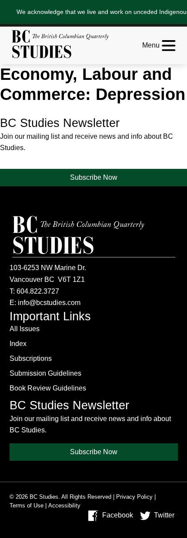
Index (18, 343)
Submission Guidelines (45, 373)
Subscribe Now (93, 177)
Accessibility (64, 505)
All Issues (25, 328)
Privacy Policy (134, 496)
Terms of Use (26, 505)
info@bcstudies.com (49, 302)
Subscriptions (31, 358)
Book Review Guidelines (48, 388)
